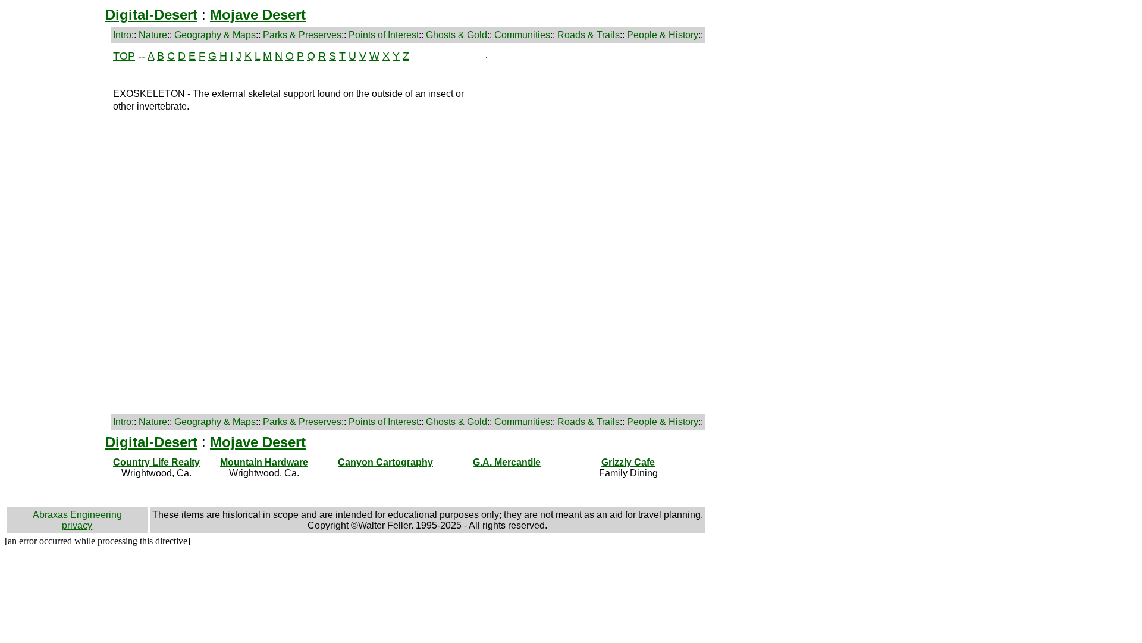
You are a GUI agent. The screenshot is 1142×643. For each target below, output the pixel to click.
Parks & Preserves (302, 35)
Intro (122, 35)
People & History (662, 35)
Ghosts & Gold (456, 35)
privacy (77, 525)
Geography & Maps (215, 35)
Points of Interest (384, 35)
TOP (124, 56)
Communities (522, 35)
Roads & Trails (588, 35)
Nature (153, 35)
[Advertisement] (58, 228)
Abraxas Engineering (77, 515)
